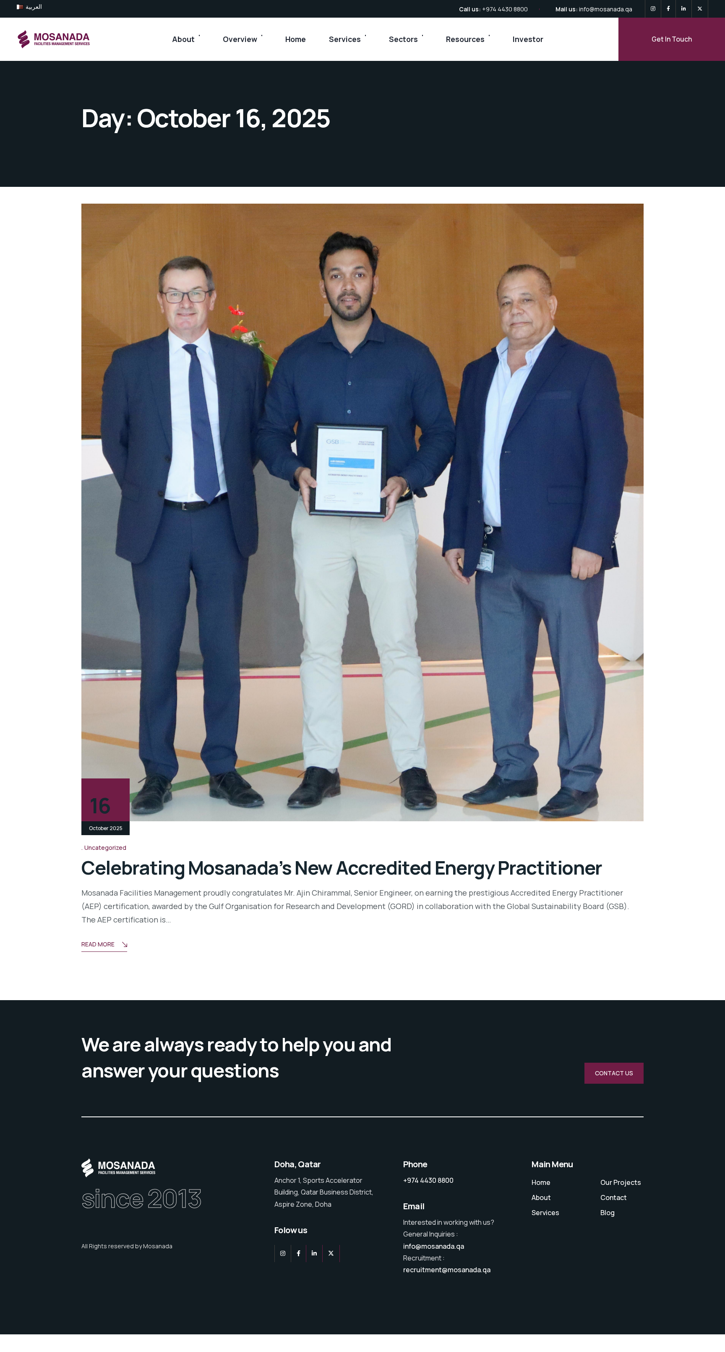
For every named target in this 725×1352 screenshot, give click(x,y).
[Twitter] (700, 9)
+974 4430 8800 (505, 9)
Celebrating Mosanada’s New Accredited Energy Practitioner (341, 867)
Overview (240, 39)
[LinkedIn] (683, 9)
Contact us (614, 1073)
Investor (528, 39)
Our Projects (620, 1182)
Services (345, 39)
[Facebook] (668, 9)
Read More (98, 944)
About (183, 39)
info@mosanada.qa (605, 9)
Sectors (403, 39)
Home (295, 39)
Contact (613, 1197)
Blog (607, 1212)
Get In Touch (672, 39)
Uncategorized (105, 848)
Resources (465, 39)
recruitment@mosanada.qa (446, 1269)
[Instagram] (653, 9)
